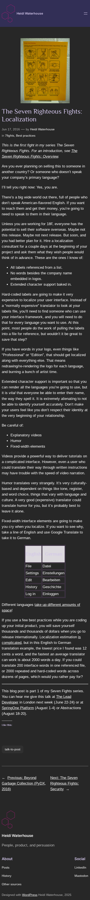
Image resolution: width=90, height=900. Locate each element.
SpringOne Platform (18, 708)
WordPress (29, 895)
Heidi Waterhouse (30, 13)
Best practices (25, 135)
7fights (9, 135)
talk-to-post (12, 749)
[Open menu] (85, 13)
